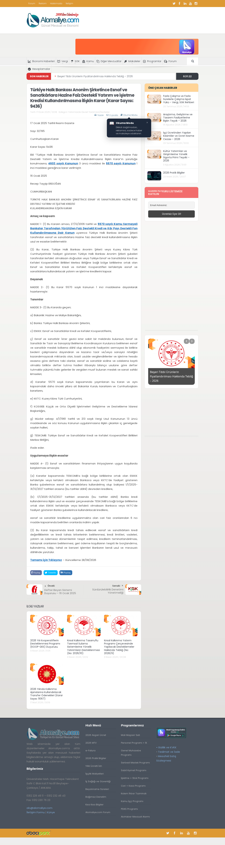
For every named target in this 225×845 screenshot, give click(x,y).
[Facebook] (179, 3)
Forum (31, 3)
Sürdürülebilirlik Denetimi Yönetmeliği (107, 591)
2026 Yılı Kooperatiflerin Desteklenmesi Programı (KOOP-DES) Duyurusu (45, 643)
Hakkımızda (56, 3)
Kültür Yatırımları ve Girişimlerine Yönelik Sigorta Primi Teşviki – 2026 (176, 155)
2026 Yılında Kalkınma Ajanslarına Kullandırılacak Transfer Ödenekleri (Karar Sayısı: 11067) (46, 693)
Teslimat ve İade (169, 752)
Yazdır (100, 115)
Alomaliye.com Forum (97, 812)
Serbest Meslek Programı (135, 762)
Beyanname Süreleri (97, 789)
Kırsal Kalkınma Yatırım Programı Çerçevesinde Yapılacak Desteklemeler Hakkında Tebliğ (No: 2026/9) (119, 647)
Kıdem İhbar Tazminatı (133, 793)
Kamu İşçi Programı (132, 801)
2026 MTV (91, 742)
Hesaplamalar (41, 69)
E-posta (114, 115)
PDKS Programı (129, 809)
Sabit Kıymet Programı (133, 770)
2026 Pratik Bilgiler (174, 172)
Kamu (90, 61)
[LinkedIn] (185, 3)
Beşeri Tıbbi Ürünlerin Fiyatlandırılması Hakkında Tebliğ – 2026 (95, 76)
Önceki (51, 585)
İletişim (69, 3)
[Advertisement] (171, 277)
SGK (77, 61)
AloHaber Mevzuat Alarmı (135, 816)
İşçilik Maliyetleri (94, 773)
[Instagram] (195, 3)
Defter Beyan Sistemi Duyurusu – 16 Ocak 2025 (60, 591)
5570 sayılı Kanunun (121, 163)
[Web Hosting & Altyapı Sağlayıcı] (39, 833)
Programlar (154, 61)
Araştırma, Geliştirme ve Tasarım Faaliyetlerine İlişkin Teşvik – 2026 (177, 117)
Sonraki (116, 585)
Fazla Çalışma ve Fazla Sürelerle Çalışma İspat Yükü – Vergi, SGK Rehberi (178, 99)
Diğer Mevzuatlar (111, 61)
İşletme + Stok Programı (134, 778)
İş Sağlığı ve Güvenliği (98, 781)
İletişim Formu (36, 812)
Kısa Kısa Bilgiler (94, 804)
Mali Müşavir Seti (130, 735)
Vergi (65, 61)
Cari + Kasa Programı (133, 785)
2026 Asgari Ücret (95, 735)
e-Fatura (90, 750)
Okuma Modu (130, 115)
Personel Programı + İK (134, 742)
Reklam (43, 3)
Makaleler (134, 61)
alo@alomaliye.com (39, 808)
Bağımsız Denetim (95, 797)
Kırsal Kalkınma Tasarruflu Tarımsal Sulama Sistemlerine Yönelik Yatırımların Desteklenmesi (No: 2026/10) (83, 647)
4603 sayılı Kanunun (63, 163)
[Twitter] (174, 3)
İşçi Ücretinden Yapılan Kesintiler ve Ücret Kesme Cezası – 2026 (178, 136)
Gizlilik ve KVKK (167, 747)
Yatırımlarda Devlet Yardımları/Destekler (89, 112)
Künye (51, 812)
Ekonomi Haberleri (43, 61)
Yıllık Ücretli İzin (93, 766)
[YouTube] (190, 3)
